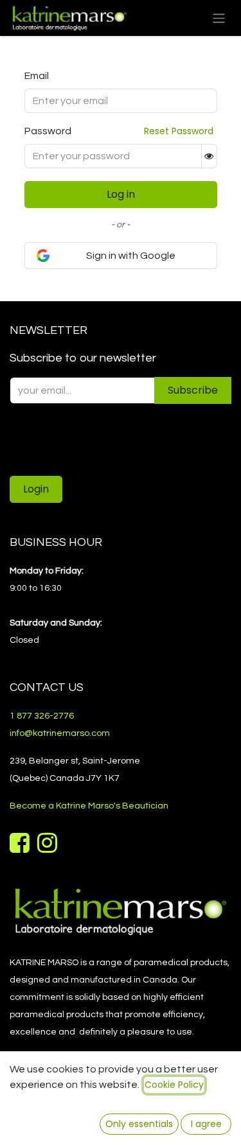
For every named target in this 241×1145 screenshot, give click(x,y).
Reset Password (178, 131)
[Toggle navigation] (218, 17)
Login (36, 489)
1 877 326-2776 (42, 716)
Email (36, 76)
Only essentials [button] (139, 1123)
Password (47, 131)
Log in (121, 194)
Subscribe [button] (193, 390)
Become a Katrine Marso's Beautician (89, 805)
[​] (21, 847)
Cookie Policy (174, 1084)
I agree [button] (206, 1123)
